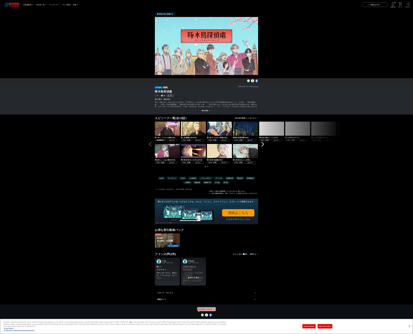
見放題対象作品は (238, 219)
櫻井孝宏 (240, 178)
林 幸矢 (226, 182)
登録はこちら (238, 213)
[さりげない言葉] (219, 129)
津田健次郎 (250, 178)
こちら (256, 86)
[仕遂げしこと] (271, 129)
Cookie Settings (309, 326)
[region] (206, 326)
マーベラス (219, 178)
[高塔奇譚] (245, 129)
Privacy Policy (9, 328)
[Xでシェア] (252, 80)
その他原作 (192, 178)
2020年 (183, 178)
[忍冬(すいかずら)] (193, 151)
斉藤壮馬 (197, 182)
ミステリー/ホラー (205, 178)
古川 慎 (217, 182)
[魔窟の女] (193, 129)
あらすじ (172, 140)
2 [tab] (208, 167)
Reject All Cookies (325, 326)
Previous (150, 144)
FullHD (161, 178)
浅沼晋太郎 (230, 178)
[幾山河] (297, 129)
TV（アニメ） (172, 178)
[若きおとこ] (245, 151)
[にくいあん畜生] (167, 151)
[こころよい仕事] (167, 129)
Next (262, 144)
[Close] (409, 326)
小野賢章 (187, 182)
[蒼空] (349, 129)
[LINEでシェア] (248, 80)
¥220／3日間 (186, 140)
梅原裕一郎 (207, 182)
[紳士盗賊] (219, 151)
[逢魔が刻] (323, 129)
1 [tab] (205, 167)
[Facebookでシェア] (256, 80)
